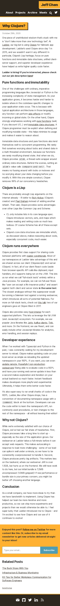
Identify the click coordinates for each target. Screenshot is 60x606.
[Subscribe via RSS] (42, 600)
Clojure (33, 44)
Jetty (30, 322)
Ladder (5, 44)
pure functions (44, 121)
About (9, 12)
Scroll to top (7, 588)
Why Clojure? (13, 26)
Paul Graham (21, 201)
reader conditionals (36, 255)
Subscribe (49, 550)
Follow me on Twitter (34, 529)
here (30, 75)
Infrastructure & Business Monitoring (20, 572)
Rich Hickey (38, 197)
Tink (50, 322)
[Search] (50, 13)
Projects (20, 12)
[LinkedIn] (36, 600)
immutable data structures (41, 124)
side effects (34, 113)
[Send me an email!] (18, 600)
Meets (43, 12)
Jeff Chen (49, 5)
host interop (35, 311)
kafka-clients (40, 322)
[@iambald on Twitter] (56, 13)
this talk (42, 302)
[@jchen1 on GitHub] (24, 600)
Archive (32, 12)
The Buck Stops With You (15, 568)
